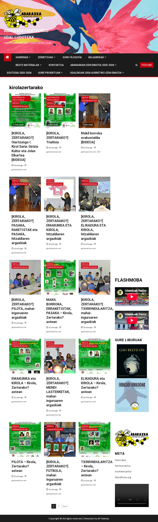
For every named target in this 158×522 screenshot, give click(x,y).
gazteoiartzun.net (19, 169)
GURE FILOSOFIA (72, 57)
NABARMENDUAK (20, 106)
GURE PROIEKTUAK (49, 72)
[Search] (136, 65)
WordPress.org (123, 477)
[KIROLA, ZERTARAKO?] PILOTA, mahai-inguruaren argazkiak (23, 308)
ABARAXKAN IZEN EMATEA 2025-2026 (92, 65)
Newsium (89, 518)
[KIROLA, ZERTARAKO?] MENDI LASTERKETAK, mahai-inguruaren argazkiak (58, 392)
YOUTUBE (146, 65)
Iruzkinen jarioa (123, 471)
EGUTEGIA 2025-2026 (19, 72)
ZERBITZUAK (45, 57)
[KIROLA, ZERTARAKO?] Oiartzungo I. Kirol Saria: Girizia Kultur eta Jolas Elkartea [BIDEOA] (25, 146)
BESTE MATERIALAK (27, 65)
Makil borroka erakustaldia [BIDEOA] (91, 137)
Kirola (15, 103)
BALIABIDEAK (96, 57)
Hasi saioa (120, 459)
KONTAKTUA (56, 65)
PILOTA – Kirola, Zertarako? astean (24, 466)
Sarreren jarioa (122, 465)
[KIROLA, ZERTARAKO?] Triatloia (57, 137)
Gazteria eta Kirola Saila (18, 98)
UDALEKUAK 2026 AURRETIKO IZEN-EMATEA (96, 72)
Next (64, 506)
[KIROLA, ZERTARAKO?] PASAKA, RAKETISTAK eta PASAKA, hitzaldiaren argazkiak (24, 230)
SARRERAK (22, 57)
